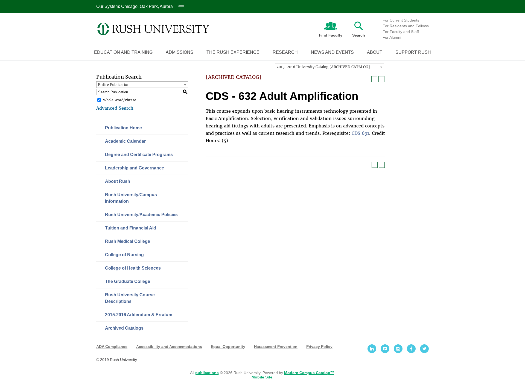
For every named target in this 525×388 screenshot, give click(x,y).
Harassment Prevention (276, 346)
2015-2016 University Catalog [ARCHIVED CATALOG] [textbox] (323, 67)
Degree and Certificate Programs (139, 154)
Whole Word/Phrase (119, 100)
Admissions (179, 52)
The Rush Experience (232, 52)
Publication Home (123, 128)
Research (285, 52)
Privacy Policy (319, 346)
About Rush (117, 181)
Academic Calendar (125, 141)
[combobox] (329, 67)
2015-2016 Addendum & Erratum (138, 314)
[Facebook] (411, 348)
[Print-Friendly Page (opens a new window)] (374, 79)
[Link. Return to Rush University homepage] (153, 29)
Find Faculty (330, 35)
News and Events (332, 52)
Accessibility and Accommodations (169, 346)
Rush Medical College (127, 241)
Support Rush (413, 52)
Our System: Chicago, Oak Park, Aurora (139, 6)
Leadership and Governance (134, 168)
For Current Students (401, 20)
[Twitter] (424, 348)
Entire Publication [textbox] (114, 84)
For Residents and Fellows (406, 26)
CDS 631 (360, 133)
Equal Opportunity (228, 346)
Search (358, 35)
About (374, 52)
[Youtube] (385, 348)
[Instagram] (398, 348)
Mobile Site (262, 377)
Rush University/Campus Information (131, 198)
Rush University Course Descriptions (130, 298)
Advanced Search (114, 108)
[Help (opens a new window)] (381, 79)
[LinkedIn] (372, 348)
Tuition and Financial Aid (130, 228)
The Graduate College (127, 281)
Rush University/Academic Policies (141, 214)
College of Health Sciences (133, 268)
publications (207, 373)
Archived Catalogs (124, 328)
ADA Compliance (111, 346)
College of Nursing (124, 254)
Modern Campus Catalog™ (309, 373)
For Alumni (392, 37)
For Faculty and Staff (401, 31)
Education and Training (123, 52)
